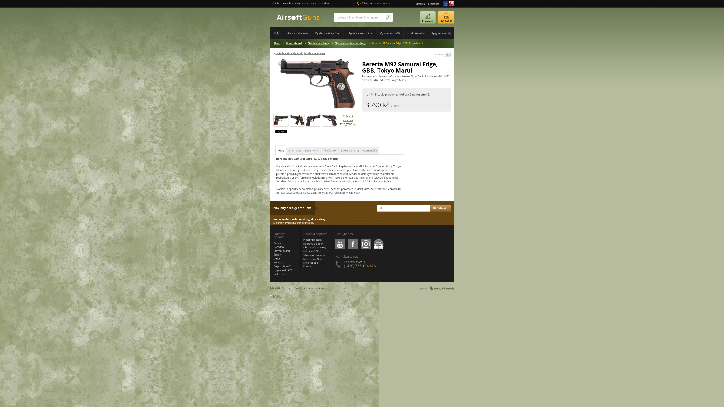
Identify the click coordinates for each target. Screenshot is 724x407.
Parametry (311, 150)
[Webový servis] (442, 288)
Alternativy (294, 150)
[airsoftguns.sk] (451, 3)
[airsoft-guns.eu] (446, 3)
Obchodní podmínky (314, 247)
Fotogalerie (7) (350, 150)
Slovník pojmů (282, 250)
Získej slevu (323, 3)
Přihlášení (420, 3)
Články (275, 3)
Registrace (433, 3)
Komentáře (370, 150)
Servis (298, 3)
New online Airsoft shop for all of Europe (313, 262)
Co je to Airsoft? (282, 266)
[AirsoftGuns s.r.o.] (298, 17)
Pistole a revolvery (318, 43)
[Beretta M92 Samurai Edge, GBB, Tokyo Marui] (316, 85)
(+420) (380, 3)
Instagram (366, 239)
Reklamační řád (312, 251)
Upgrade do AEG (283, 270)
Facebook (353, 239)
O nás (277, 258)
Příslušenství (329, 150)
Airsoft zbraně (294, 43)
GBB (316, 159)
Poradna (309, 3)
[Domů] (277, 33)
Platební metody (312, 239)
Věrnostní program (314, 255)
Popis (281, 150)
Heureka (378, 239)
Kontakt (287, 3)
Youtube (339, 239)
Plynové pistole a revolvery (350, 43)
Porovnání (439, 54)
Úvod (277, 43)
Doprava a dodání (313, 243)
